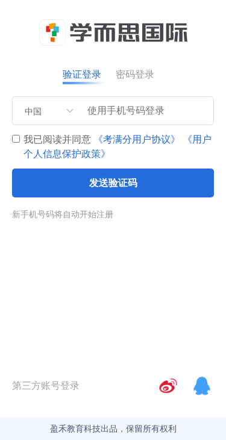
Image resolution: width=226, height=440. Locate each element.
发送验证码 (113, 183)
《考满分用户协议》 (136, 139)
